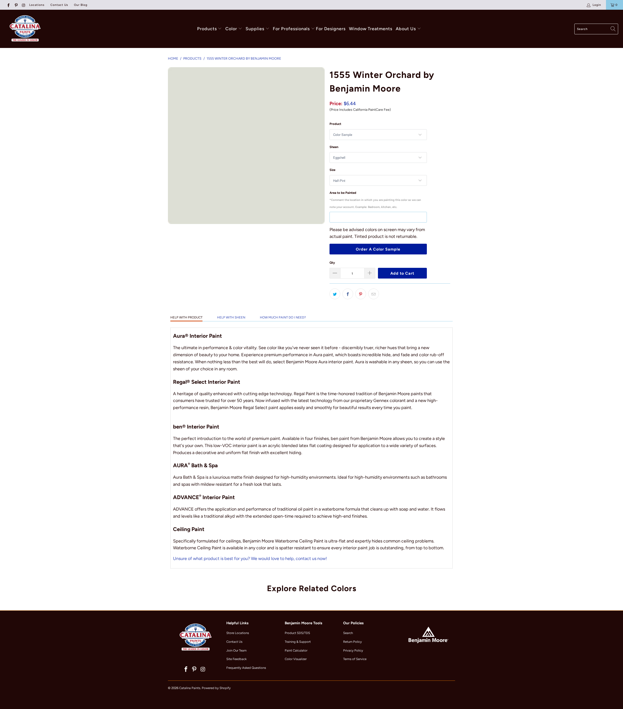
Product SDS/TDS (297, 633)
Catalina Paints (189, 688)
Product (335, 124)
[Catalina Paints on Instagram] (23, 5)
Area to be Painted (375, 200)
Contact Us (59, 5)
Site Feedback (236, 659)
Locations (37, 5)
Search (348, 633)
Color (231, 28)
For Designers (331, 28)
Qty (332, 262)
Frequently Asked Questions (246, 668)
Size (332, 170)
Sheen (334, 147)
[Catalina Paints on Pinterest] (16, 5)
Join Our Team (236, 650)
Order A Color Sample (378, 249)
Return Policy (352, 642)
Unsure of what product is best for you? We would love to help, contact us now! (250, 558)
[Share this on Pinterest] (360, 294)
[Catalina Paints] (24, 29)
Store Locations (237, 633)
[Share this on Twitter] (335, 294)
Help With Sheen (231, 317)
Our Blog (80, 5)
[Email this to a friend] (373, 294)
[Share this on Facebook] (347, 294)
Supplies (255, 28)
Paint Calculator (296, 650)
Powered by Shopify (216, 688)
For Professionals (292, 28)
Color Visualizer (296, 659)
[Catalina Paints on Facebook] (8, 5)
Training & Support (298, 642)
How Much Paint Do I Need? (283, 317)
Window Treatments (370, 28)
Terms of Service (354, 659)
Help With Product (186, 317)
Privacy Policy (353, 650)
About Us (406, 28)
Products (207, 28)
